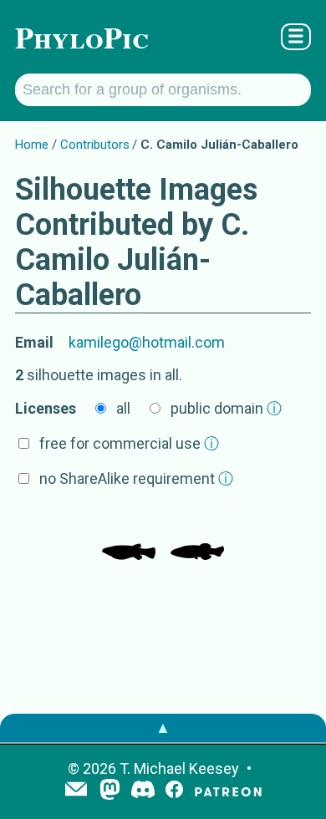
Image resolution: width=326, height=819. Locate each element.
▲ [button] (163, 727)
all (123, 408)
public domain (226, 408)
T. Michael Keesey (179, 768)
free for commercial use (129, 443)
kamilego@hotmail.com (147, 342)
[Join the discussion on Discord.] (143, 791)
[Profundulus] (128, 534)
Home (31, 144)
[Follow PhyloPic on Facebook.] (174, 791)
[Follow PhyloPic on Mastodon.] (109, 791)
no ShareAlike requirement (136, 478)
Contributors (95, 144)
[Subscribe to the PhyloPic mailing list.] (76, 790)
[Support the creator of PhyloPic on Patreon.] (228, 791)
